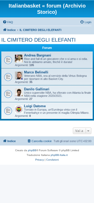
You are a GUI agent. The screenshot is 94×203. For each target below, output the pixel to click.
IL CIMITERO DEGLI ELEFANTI (38, 40)
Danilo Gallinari (36, 89)
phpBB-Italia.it (59, 155)
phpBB (32, 150)
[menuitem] (8, 22)
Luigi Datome (35, 106)
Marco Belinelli (36, 72)
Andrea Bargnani (37, 55)
